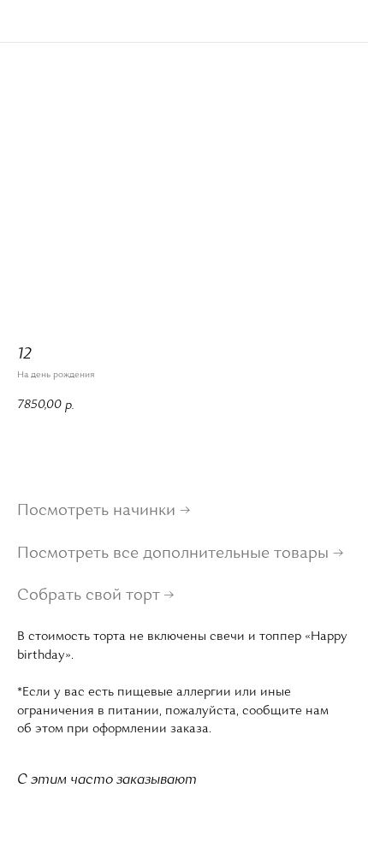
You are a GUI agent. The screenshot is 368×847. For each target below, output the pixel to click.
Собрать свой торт (88, 596)
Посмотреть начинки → (104, 511)
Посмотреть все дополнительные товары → (180, 554)
